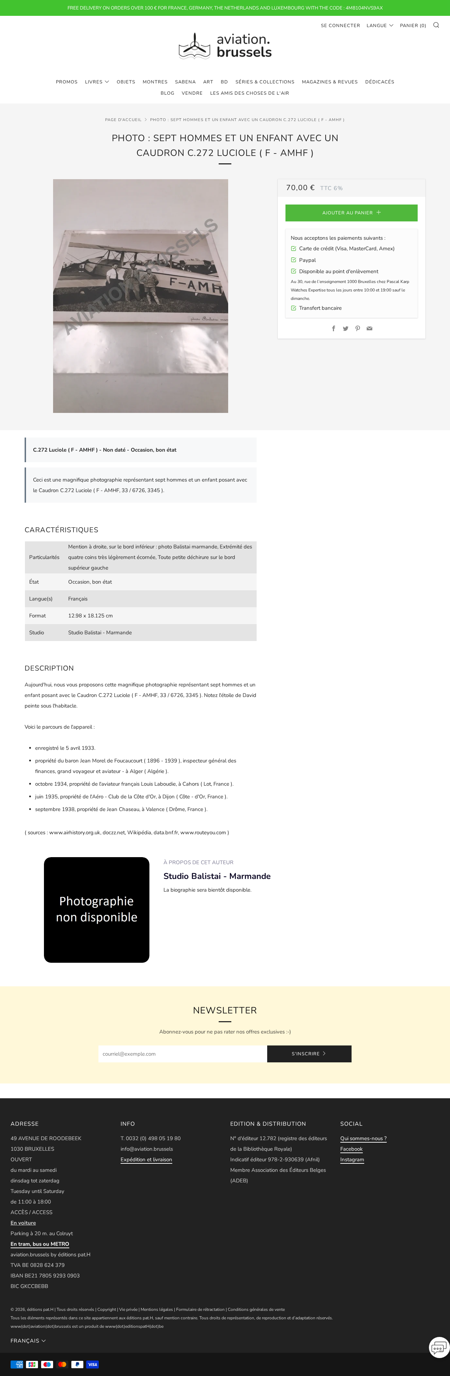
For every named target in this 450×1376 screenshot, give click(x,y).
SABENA (185, 82)
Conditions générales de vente (256, 1309)
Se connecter (340, 26)
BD (224, 82)
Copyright (106, 1309)
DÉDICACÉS (379, 82)
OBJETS (126, 82)
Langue (377, 26)
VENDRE (192, 93)
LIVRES (94, 82)
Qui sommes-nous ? (363, 1138)
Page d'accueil (123, 119)
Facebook (351, 1148)
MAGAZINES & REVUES (330, 82)
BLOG (167, 93)
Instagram (352, 1159)
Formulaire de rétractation (200, 1309)
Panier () (413, 26)
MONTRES (155, 82)
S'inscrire (306, 1054)
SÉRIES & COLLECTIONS (265, 82)
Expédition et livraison (146, 1159)
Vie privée (128, 1309)
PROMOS (67, 82)
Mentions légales (157, 1309)
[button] (439, 1349)
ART (208, 82)
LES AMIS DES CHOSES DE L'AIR (249, 93)
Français (25, 1340)
